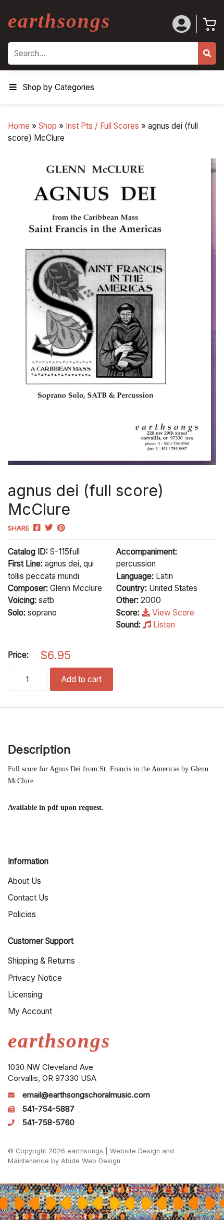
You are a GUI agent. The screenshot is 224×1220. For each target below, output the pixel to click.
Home (19, 126)
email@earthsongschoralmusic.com (86, 1095)
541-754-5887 (48, 1109)
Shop (48, 126)
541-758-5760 (48, 1122)
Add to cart (81, 679)
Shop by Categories (58, 87)
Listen (163, 625)
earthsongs (59, 20)
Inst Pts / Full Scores (102, 126)
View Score (172, 613)
